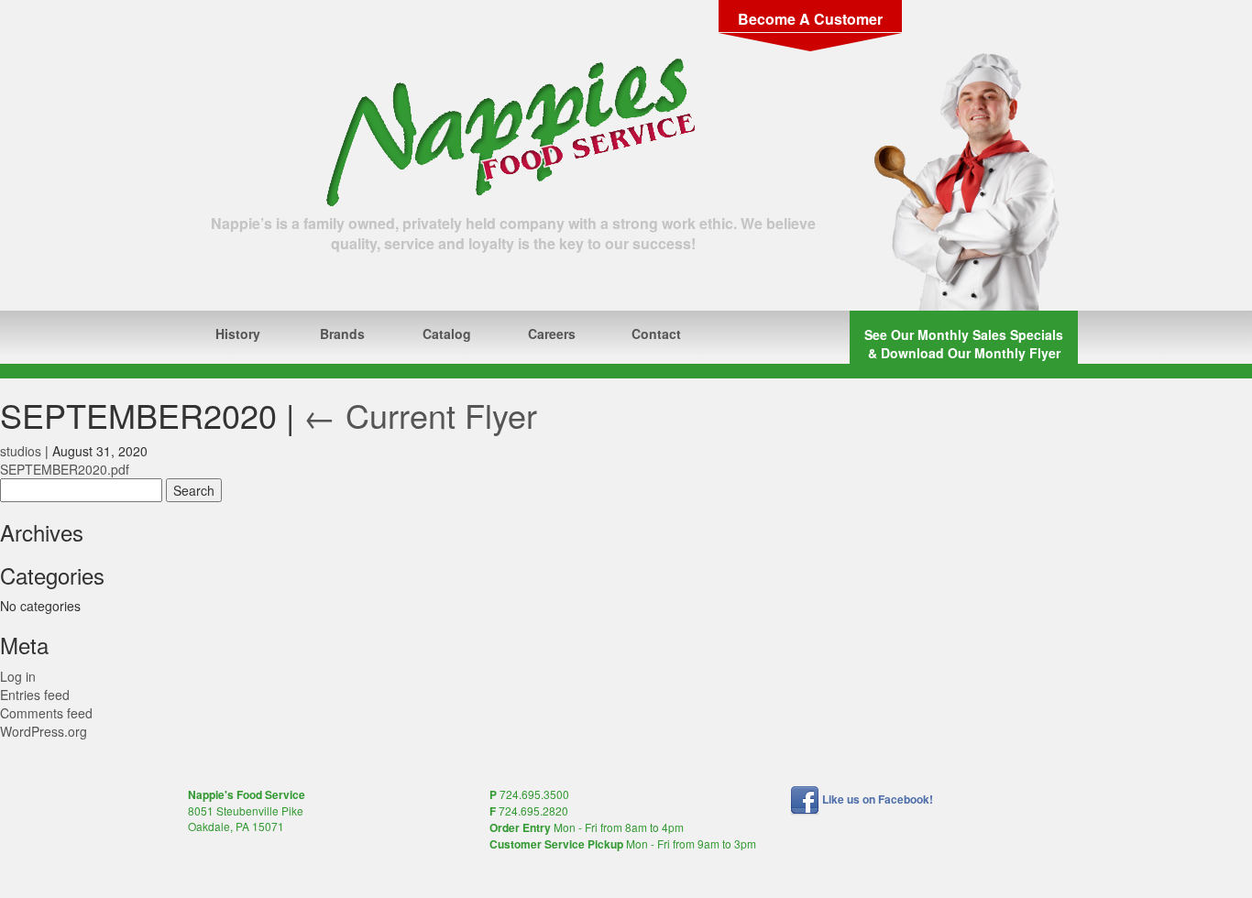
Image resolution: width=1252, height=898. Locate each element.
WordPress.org (43, 731)
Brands (342, 333)
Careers (552, 333)
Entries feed (35, 694)
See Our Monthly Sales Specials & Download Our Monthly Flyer (963, 343)
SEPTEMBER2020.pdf (64, 469)
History (237, 333)
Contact (656, 333)
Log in (18, 676)
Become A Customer (810, 18)
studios (20, 451)
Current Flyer (420, 414)
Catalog (447, 333)
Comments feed (46, 713)
